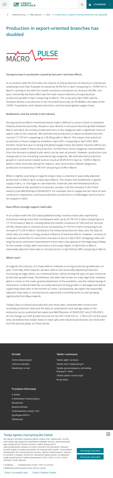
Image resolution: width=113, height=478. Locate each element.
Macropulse (36, 14)
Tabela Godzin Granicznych (69, 375)
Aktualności (17, 402)
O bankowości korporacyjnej (25, 398)
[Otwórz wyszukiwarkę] (82, 4)
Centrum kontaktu (21, 364)
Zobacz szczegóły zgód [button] (16, 472)
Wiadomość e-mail (21, 368)
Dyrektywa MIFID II (21, 415)
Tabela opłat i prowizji (67, 359)
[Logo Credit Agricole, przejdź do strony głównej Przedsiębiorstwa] (24, 4)
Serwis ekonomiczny (16, 14)
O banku (16, 394)
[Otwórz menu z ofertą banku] (4, 4)
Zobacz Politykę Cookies (44, 472)
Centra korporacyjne (22, 359)
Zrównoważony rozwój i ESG (25, 411)
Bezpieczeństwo (20, 406)
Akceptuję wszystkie (90, 450)
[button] (108, 434)
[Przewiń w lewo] (7, 14)
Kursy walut (62, 379)
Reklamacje (17, 419)
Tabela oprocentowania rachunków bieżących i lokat (73, 370)
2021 (48, 14)
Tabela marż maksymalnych (70, 364)
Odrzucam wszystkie (90, 457)
